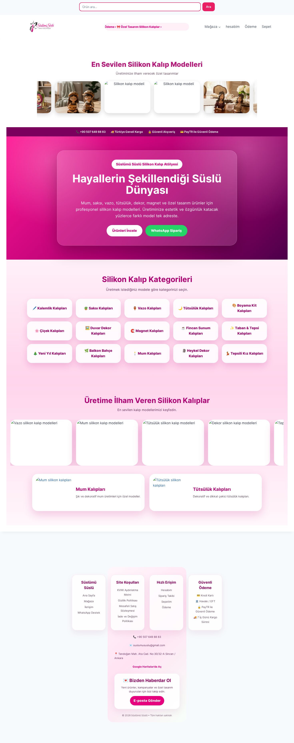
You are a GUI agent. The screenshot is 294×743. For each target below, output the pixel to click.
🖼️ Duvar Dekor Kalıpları (98, 330)
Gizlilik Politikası (127, 600)
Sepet (266, 27)
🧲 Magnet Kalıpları (147, 331)
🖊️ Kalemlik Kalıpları (49, 308)
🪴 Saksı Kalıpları (98, 308)
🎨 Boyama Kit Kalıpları (244, 308)
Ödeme (251, 27)
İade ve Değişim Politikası (127, 619)
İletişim (89, 607)
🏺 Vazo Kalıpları (147, 308)
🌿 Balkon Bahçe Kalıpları (98, 353)
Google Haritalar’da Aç (147, 666)
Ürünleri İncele (124, 231)
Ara (208, 7)
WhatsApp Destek (89, 612)
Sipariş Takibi (166, 595)
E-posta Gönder (147, 701)
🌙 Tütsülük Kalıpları (195, 308)
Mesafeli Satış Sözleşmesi (127, 608)
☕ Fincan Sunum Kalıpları (195, 330)
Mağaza (89, 601)
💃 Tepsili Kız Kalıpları (244, 353)
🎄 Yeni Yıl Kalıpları (49, 353)
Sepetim (166, 601)
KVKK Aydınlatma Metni (127, 592)
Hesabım (166, 590)
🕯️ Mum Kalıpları (147, 353)
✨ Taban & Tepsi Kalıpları (244, 330)
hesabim (233, 27)
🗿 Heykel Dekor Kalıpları (195, 353)
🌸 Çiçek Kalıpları (49, 331)
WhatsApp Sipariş (166, 231)
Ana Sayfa (89, 595)
